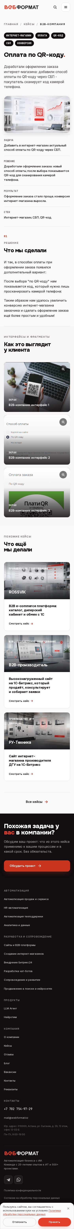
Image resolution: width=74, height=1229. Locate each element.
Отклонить (19, 1222)
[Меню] (65, 7)
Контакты (9, 1080)
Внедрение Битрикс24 (18, 962)
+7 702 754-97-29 (18, 1109)
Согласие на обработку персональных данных (32, 1197)
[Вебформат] (21, 7)
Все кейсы (37, 801)
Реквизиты (11, 1089)
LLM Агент (10, 1008)
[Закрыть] (68, 1208)
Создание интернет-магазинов (24, 953)
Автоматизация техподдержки (23, 916)
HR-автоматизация (16, 907)
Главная (11, 24)
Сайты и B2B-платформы (20, 945)
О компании (11, 1037)
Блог (7, 1063)
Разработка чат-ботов (18, 971)
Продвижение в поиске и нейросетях (28, 988)
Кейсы (29, 24)
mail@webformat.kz (16, 1117)
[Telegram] (8, 1179)
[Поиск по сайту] (55, 7)
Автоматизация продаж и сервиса (26, 899)
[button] (37, 387)
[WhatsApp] (18, 1179)
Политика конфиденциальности (22, 1190)
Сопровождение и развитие (22, 979)
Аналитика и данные (17, 925)
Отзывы (9, 1054)
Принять (54, 1222)
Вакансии (10, 1071)
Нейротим (10, 1017)
